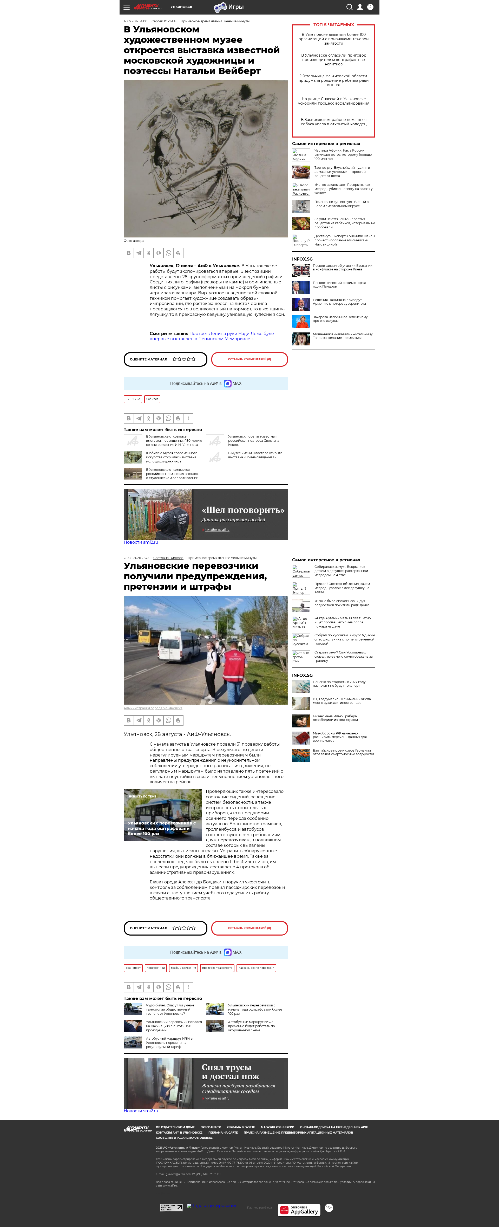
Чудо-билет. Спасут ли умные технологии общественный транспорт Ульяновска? (170, 1009)
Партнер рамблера (259, 1207)
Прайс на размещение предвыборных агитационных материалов (298, 1132)
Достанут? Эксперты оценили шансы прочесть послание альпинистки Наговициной (344, 240)
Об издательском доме (175, 1127)
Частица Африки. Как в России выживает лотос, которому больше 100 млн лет (343, 154)
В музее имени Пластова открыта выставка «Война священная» (255, 455)
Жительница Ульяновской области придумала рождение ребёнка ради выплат (334, 80)
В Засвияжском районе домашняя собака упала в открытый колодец (334, 122)
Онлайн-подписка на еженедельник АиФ (334, 1127)
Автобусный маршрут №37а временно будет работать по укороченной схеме (251, 1026)
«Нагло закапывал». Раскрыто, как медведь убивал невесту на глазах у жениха (343, 189)
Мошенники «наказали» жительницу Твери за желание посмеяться (343, 336)
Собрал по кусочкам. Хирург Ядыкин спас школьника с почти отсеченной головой (344, 639)
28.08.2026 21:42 (136, 558)
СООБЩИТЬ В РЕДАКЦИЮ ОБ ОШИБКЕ (184, 1138)
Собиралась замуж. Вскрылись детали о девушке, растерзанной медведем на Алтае (341, 571)
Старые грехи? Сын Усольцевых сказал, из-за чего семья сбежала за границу (343, 656)
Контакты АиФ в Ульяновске (179, 1132)
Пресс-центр (211, 1127)
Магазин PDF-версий (277, 1127)
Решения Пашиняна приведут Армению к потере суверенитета (339, 301)
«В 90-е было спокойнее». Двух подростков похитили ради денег (341, 603)
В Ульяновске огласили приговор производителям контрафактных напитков (333, 59)
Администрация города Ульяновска (153, 708)
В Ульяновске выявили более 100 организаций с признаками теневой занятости (334, 39)
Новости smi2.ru (141, 542)
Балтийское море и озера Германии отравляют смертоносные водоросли (343, 752)
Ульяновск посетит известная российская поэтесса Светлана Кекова (253, 440)
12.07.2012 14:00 (135, 21)
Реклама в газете (241, 1127)
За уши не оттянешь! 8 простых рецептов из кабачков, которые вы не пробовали (344, 223)
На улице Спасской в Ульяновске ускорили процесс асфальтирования (333, 101)
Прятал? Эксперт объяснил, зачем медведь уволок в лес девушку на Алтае (342, 588)
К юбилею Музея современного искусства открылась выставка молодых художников (172, 457)
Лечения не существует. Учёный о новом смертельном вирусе (341, 204)
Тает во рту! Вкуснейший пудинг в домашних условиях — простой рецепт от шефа (342, 172)
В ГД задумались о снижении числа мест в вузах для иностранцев (342, 701)
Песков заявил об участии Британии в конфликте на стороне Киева (342, 267)
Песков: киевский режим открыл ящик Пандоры (339, 284)
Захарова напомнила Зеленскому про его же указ (340, 319)
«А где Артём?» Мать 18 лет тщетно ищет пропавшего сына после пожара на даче (342, 622)
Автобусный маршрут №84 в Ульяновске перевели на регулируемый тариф (169, 1043)
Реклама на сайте (223, 1132)
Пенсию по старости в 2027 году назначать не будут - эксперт (339, 683)
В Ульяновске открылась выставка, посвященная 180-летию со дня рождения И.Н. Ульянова (174, 440)
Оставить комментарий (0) (249, 359)
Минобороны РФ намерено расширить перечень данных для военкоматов (340, 737)
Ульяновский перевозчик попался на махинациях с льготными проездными (174, 1026)
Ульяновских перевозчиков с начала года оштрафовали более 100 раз (255, 1009)
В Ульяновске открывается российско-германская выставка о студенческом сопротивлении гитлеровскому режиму (162, 476)
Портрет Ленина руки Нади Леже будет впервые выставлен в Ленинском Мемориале (213, 336)
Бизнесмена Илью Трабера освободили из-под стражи (335, 718)
